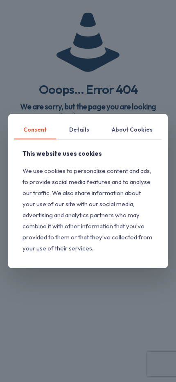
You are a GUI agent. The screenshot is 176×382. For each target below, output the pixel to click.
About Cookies (132, 129)
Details (79, 129)
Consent (35, 129)
